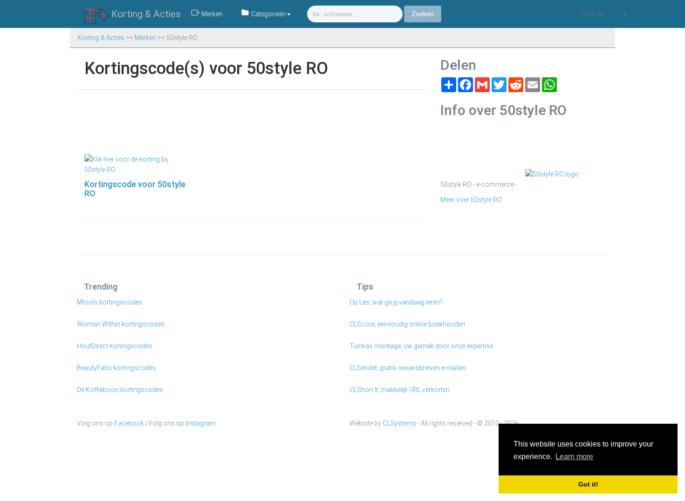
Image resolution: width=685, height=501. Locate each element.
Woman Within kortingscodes (120, 324)
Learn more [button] (574, 456)
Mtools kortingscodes (109, 302)
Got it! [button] (588, 484)
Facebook (129, 423)
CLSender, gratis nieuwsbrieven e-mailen (407, 368)
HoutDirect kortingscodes (114, 346)
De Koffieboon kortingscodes (120, 389)
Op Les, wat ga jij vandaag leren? (396, 302)
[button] (624, 14)
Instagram (200, 423)
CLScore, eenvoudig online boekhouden (407, 324)
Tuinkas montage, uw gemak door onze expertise (421, 346)
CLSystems (399, 423)
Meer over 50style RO (471, 199)
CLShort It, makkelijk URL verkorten (399, 389)
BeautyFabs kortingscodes (116, 368)
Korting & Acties (145, 14)
